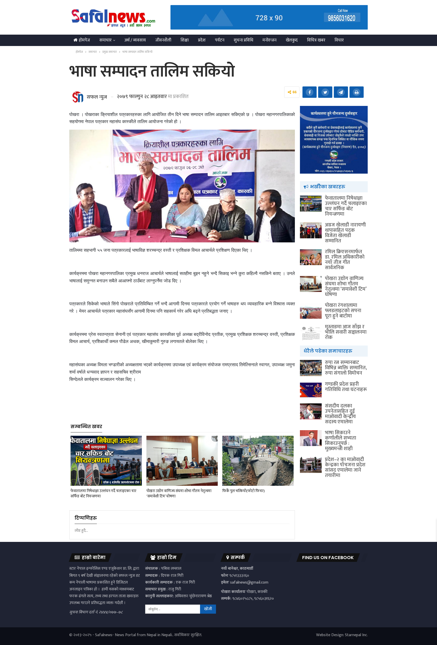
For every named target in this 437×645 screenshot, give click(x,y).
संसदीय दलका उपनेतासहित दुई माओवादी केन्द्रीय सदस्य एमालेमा (340, 414)
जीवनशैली (163, 40)
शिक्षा (185, 40)
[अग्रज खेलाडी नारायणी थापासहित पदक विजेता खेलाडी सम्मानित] (311, 230)
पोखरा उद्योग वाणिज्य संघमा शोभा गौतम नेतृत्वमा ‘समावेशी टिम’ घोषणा (345, 286)
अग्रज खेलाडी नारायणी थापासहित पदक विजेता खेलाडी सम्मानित (345, 233)
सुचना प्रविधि (243, 40)
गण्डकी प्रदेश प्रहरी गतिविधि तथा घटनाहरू (346, 387)
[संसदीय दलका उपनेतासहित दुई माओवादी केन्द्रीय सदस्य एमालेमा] (311, 411)
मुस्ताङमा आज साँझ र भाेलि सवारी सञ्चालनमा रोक (345, 332)
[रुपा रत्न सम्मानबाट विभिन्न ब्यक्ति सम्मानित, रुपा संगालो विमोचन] (311, 368)
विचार (339, 40)
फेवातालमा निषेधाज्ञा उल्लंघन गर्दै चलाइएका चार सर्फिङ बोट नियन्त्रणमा (346, 206)
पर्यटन (219, 40)
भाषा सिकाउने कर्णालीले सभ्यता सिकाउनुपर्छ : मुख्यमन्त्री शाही (340, 440)
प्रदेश (202, 40)
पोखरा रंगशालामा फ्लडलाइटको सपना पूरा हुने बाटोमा (343, 310)
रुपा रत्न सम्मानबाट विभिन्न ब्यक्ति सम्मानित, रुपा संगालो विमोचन (346, 367)
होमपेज (84, 40)
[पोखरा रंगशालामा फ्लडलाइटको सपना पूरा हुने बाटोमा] (311, 311)
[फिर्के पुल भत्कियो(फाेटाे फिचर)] (258, 461)
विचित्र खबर (316, 40)
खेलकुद (292, 40)
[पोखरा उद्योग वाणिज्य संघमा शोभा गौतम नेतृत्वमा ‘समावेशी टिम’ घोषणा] (182, 461)
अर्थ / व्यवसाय (135, 40)
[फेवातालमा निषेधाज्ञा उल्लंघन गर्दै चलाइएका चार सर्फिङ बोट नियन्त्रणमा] (106, 461)
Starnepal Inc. (356, 635)
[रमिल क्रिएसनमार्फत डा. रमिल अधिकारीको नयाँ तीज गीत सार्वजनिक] (311, 257)
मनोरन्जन (269, 40)
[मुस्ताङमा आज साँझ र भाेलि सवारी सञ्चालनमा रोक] (311, 332)
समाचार (105, 40)
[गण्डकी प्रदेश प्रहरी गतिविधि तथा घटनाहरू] (311, 390)
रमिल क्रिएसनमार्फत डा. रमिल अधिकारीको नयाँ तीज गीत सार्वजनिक (344, 259)
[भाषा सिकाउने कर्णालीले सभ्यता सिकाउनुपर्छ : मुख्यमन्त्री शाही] (311, 438)
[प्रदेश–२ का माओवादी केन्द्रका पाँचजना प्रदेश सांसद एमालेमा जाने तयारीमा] (311, 465)
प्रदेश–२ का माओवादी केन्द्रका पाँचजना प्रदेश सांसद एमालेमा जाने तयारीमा (345, 467)
